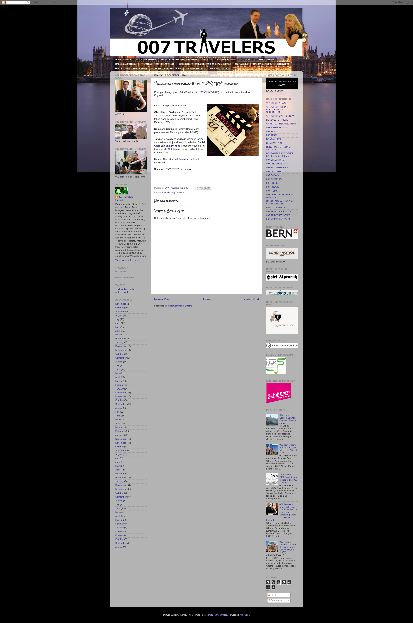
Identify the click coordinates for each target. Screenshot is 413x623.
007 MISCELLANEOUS (278, 219)
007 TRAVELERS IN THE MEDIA (166, 68)
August (118, 315)
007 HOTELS (146, 64)
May (117, 327)
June (117, 323)
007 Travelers (126, 197)
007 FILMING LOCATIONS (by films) (218, 60)
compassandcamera (216, 615)
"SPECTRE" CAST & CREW (280, 116)
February (120, 338)
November (120, 304)
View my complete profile (128, 260)
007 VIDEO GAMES (276, 171)
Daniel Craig (168, 192)
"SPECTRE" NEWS (276, 103)
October (119, 308)
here (188, 169)
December (120, 346)
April (117, 331)
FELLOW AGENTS (275, 207)
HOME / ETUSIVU (123, 60)
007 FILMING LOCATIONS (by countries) (257, 60)
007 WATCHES (241, 64)
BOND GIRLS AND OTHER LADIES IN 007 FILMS (280, 154)
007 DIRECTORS (275, 160)
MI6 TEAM (271, 135)
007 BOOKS (272, 175)
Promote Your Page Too (124, 278)
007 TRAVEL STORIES (146, 60)
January (119, 342)
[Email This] (196, 188)
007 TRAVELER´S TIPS (278, 215)
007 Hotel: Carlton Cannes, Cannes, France (287, 417)
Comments (276, 600)
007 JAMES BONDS (276, 127)
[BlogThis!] (199, 188)
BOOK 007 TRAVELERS (220, 68)
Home (207, 299)
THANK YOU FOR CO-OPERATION (131, 68)
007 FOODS (272, 187)
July (117, 319)
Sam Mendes (173, 145)
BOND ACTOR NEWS (277, 120)
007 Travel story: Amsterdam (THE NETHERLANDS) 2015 (288, 449)
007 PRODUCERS (275, 164)
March (118, 334)
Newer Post (162, 299)
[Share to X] (203, 188)
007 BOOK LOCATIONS (125, 64)
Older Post (251, 299)
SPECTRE (205, 92)
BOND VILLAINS (274, 143)
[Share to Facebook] (206, 188)
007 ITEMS (272, 191)
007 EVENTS (184, 64)
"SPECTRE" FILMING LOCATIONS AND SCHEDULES (277, 109)
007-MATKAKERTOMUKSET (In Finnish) (179, 60)
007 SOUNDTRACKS (277, 167)
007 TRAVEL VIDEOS (262, 64)
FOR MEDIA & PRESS (196, 68)
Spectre (180, 192)
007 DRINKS (272, 183)
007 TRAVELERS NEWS (278, 211)
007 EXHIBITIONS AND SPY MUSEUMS (213, 64)
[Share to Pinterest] (209, 188)
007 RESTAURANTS (165, 64)
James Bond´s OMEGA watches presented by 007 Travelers (288, 478)
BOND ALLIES (273, 139)
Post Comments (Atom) (180, 306)
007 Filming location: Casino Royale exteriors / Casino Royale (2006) (288, 547)
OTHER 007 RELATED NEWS (281, 124)
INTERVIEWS (283, 64)
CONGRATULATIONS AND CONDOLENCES (280, 202)
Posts (273, 595)
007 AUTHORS (274, 179)
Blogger (245, 615)
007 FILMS (271, 131)
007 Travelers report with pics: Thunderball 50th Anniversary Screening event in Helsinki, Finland (281, 512)
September (121, 311)
